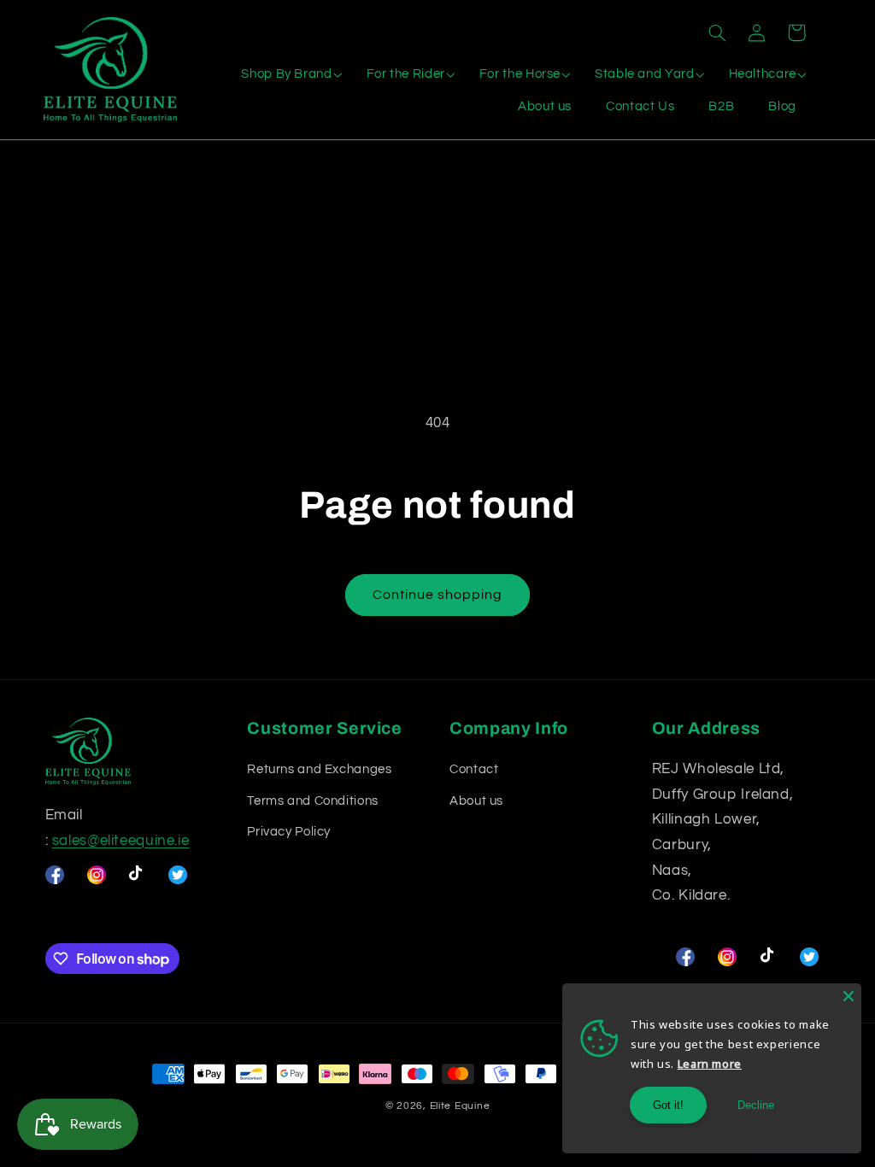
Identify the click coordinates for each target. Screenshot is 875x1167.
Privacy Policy (289, 831)
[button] (717, 32)
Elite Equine (460, 1106)
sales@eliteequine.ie (121, 840)
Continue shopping (438, 594)
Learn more (710, 1063)
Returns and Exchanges (319, 769)
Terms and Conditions (313, 801)
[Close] (848, 996)
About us (476, 801)
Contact (473, 769)
